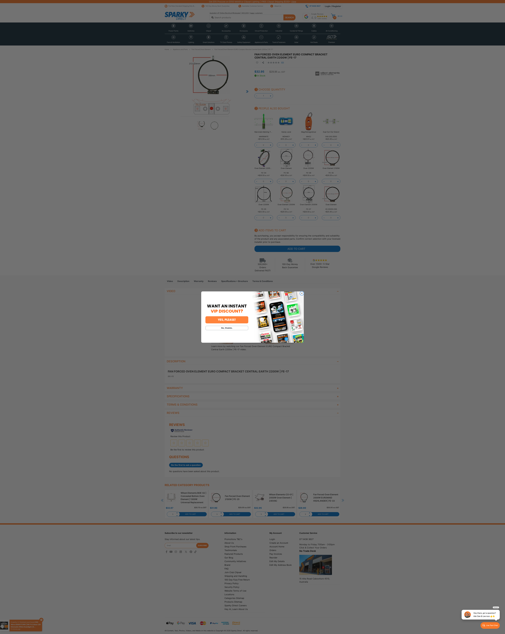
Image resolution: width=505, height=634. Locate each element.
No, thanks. (227, 328)
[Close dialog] (302, 293)
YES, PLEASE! (227, 320)
